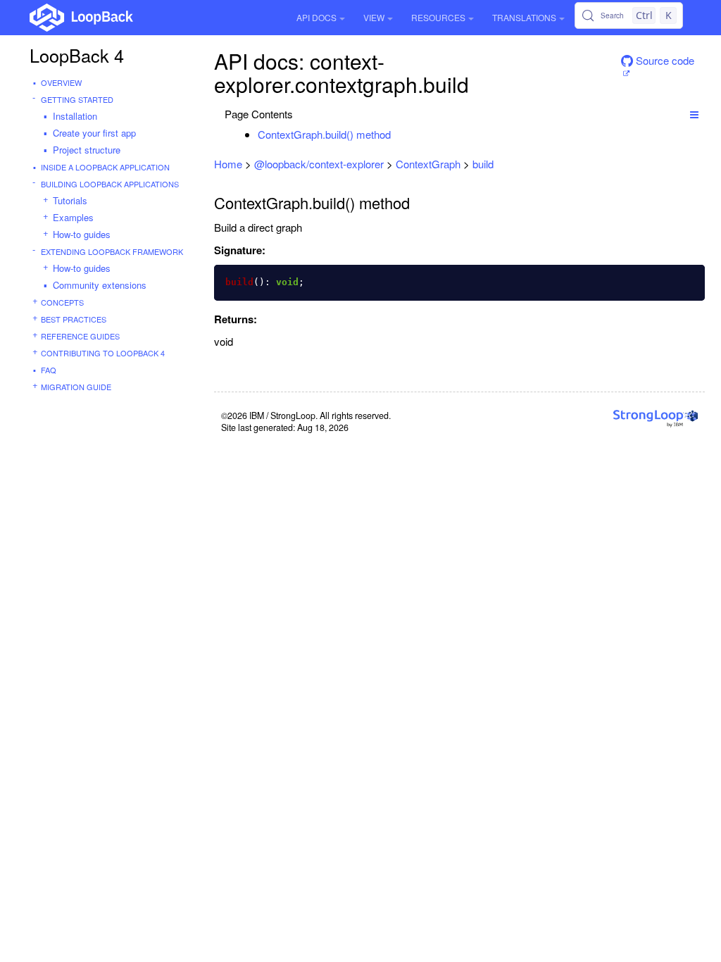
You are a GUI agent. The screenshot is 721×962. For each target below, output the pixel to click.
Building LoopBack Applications (110, 183)
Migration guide (76, 386)
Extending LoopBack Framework (112, 251)
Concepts (62, 302)
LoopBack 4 (77, 55)
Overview (61, 82)
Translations (524, 17)
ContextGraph (428, 163)
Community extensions (99, 285)
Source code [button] (663, 60)
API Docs (316, 17)
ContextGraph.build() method (324, 134)
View (373, 17)
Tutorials (70, 200)
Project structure (86, 149)
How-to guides (82, 234)
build (483, 163)
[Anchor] (398, 134)
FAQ (48, 369)
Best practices (73, 319)
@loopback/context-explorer (319, 163)
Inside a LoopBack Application (105, 167)
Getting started (77, 99)
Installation (75, 116)
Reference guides (80, 336)
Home (228, 163)
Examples (73, 217)
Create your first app (94, 132)
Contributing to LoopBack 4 (103, 352)
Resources (438, 17)
